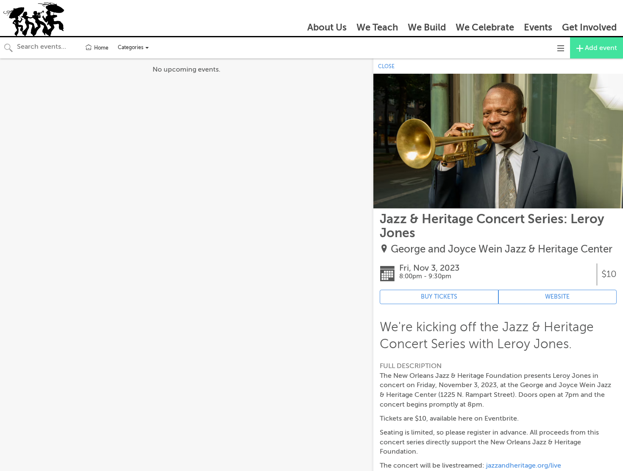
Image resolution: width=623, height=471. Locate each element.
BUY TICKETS (439, 297)
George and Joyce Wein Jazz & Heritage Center (501, 249)
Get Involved (589, 27)
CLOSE (386, 66)
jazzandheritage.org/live (523, 465)
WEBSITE (557, 297)
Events (538, 27)
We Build (427, 27)
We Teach (377, 27)
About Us (327, 27)
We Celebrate (485, 27)
